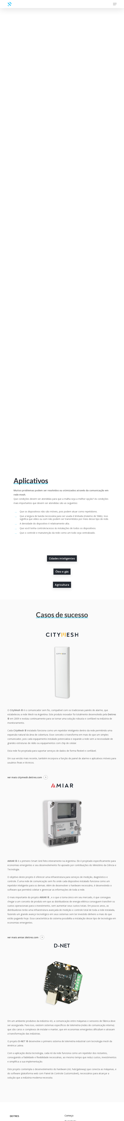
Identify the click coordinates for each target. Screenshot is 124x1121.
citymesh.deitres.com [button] (30, 777)
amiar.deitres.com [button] (28, 937)
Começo (69, 1115)
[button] (115, 4)
